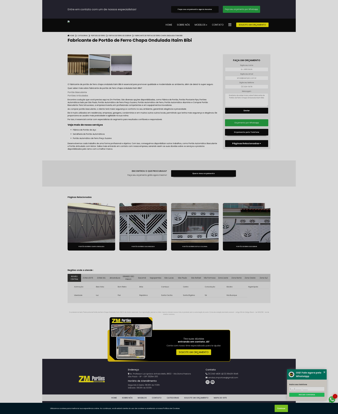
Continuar (281, 408)
